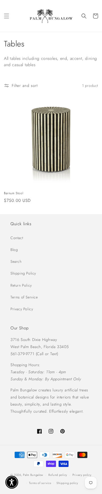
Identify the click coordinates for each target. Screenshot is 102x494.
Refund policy (57, 475)
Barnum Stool (13, 193)
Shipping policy (67, 483)
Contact (16, 237)
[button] (6, 16)
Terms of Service (24, 297)
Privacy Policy (21, 309)
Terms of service (40, 483)
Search (16, 261)
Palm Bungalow (33, 475)
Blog (14, 249)
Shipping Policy (23, 273)
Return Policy (21, 285)
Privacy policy (82, 475)
